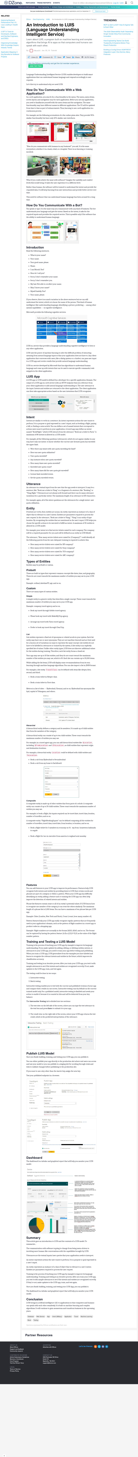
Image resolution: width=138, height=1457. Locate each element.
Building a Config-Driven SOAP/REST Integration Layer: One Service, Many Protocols (117, 52)
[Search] (132, 2)
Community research (16, 1351)
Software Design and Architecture (62, 7)
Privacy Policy (14, 1371)
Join (122, 2)
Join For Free (35, 66)
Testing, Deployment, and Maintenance (95, 7)
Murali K (37, 50)
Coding (78, 7)
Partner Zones (115, 7)
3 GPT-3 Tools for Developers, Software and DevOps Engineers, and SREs (9, 35)
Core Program (14, 1361)
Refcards (30, 3)
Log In (116, 2)
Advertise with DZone (49, 1347)
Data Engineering (43, 7)
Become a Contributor (17, 1359)
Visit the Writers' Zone (17, 1363)
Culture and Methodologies (26, 7)
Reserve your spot (100, 11)
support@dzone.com (49, 1363)
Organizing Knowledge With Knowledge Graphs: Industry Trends (10, 45)
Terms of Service (15, 1369)
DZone (28, 19)
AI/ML (48, 19)
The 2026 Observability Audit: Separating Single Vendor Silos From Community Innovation (118, 33)
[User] (126, 2)
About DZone (14, 1347)
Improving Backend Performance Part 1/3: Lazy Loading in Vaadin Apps (9, 23)
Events (56, 3)
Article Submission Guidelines (19, 1357)
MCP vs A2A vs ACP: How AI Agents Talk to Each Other (118, 26)
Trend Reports (44, 3)
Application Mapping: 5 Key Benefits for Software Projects (10, 54)
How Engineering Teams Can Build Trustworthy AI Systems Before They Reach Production (117, 43)
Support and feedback (17, 1349)
